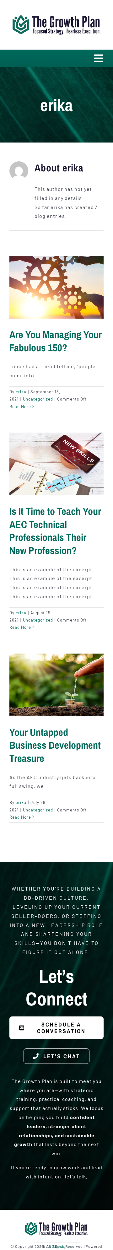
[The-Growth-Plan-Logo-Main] (56, 13)
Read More (20, 406)
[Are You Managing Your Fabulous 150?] (56, 287)
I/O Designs (59, 1246)
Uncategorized (38, 398)
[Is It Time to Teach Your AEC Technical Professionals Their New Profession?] (56, 464)
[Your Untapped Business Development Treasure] (56, 685)
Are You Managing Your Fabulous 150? (55, 341)
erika (21, 391)
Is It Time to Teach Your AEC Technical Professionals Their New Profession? (55, 530)
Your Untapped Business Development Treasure (55, 745)
